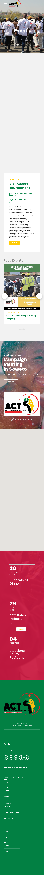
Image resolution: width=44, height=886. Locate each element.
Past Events (13, 260)
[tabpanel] (22, 404)
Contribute (7, 803)
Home (6, 782)
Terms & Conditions (15, 767)
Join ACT (7, 806)
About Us (7, 790)
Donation (7, 823)
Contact (7, 858)
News (6, 831)
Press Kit (7, 851)
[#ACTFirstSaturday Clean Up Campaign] (22, 287)
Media (6, 842)
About (6, 787)
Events (6, 796)
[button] (5, 296)
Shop (5, 836)
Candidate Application (12, 812)
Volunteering (8, 818)
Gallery (6, 845)
